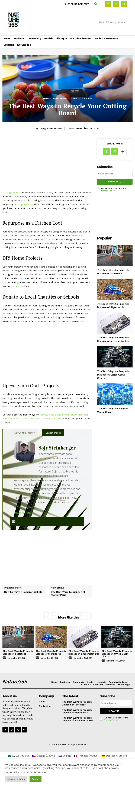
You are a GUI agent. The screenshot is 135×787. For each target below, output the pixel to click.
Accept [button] (35, 779)
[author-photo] (4, 658)
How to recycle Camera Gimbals (23, 591)
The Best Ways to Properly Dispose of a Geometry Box (113, 339)
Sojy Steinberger (51, 128)
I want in (113, 182)
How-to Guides (55, 98)
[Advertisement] (86, 21)
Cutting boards (11, 192)
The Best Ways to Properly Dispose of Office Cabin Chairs (113, 375)
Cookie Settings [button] (16, 779)
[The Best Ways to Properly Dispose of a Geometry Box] (115, 323)
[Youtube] (24, 729)
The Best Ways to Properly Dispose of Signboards (113, 305)
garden (15, 286)
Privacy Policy (107, 191)
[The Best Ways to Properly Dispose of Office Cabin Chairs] (115, 356)
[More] (123, 151)
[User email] (13, 521)
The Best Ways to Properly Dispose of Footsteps (113, 271)
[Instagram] (116, 4)
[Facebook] (108, 4)
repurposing (26, 204)
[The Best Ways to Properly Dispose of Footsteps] (115, 255)
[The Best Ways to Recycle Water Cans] (115, 394)
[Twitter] (114, 151)
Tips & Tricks (81, 98)
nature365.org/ (22, 512)
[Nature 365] (10, 21)
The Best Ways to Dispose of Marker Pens (68, 593)
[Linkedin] (124, 4)
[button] (96, 4)
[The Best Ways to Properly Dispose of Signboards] (115, 289)
